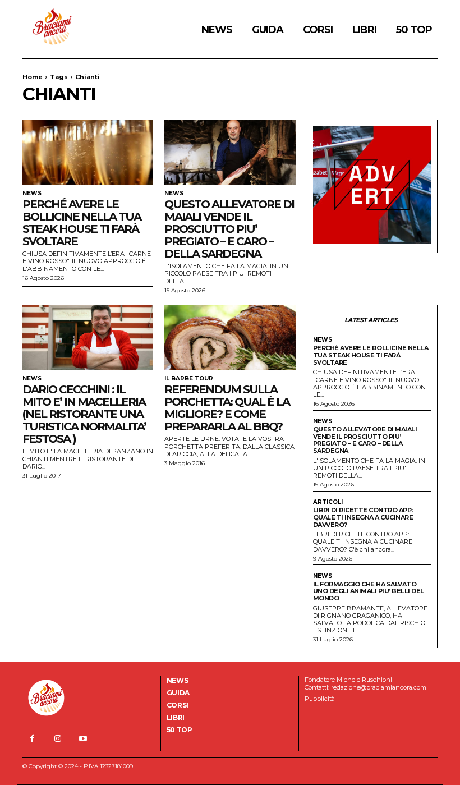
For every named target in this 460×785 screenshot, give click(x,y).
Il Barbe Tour (188, 378)
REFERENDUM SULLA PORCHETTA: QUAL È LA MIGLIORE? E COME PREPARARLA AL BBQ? (226, 408)
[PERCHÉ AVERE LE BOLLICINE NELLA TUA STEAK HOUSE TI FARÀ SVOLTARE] (87, 152)
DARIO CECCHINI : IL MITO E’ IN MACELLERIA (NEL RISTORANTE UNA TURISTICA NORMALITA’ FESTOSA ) (84, 414)
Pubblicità (320, 699)
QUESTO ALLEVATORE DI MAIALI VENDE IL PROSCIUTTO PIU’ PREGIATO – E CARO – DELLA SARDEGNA (229, 229)
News (32, 193)
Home (32, 77)
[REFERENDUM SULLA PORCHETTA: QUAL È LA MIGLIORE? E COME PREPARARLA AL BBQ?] (229, 337)
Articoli (328, 502)
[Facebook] (32, 739)
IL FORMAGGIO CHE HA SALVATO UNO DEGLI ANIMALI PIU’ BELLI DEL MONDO (368, 591)
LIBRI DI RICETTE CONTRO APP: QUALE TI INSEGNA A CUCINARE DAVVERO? (363, 517)
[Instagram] (57, 739)
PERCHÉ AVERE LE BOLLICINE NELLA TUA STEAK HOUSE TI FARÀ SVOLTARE (81, 223)
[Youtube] (83, 739)
